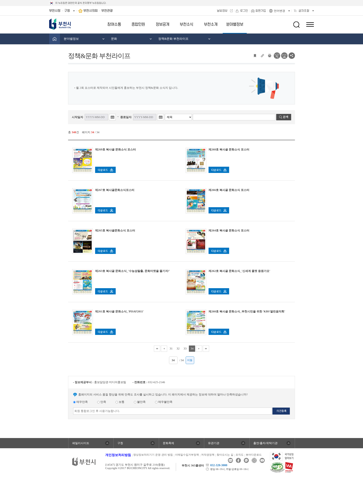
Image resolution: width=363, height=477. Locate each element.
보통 (121, 401)
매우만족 (82, 401)
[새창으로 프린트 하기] (269, 55)
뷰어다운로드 (254, 454)
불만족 (141, 401)
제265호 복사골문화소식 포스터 (115, 230)
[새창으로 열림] (196, 281)
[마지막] (206, 348)
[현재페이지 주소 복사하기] (262, 55)
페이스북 (238, 460)
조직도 (240, 454)
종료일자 (126, 117)
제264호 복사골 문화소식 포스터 (229, 230)
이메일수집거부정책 (187, 454)
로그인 (244, 10)
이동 (189, 360)
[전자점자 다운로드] (284, 55)
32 (178, 348)
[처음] (157, 348)
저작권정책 (207, 454)
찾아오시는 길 (225, 454)
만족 (103, 401)
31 (171, 348)
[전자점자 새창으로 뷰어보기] (277, 55)
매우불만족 (164, 401)
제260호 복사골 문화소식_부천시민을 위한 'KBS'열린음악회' (247, 311)
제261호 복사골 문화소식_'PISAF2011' (119, 311)
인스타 (254, 460)
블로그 (230, 460)
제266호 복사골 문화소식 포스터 (229, 189)
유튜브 (262, 460)
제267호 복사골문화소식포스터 (114, 189)
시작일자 (77, 117)
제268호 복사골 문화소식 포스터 (229, 149)
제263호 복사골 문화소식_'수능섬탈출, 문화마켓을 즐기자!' (132, 270)
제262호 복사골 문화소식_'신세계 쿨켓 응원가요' (239, 270)
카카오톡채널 (246, 460)
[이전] (164, 348)
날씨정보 (222, 10)
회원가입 (260, 10)
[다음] (199, 348)
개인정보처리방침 (118, 455)
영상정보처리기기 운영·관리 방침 (153, 454)
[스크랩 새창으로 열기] (255, 55)
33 (185, 348)
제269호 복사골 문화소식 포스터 (115, 149)
